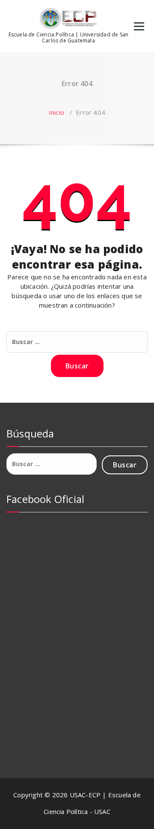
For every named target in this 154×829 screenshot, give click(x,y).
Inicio (56, 112)
